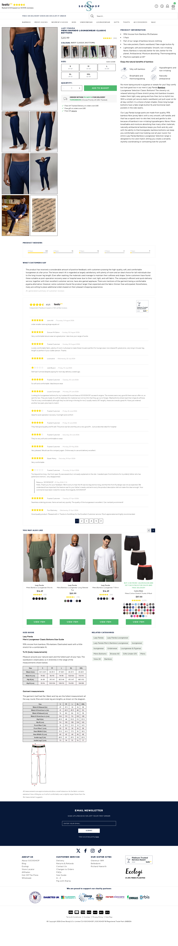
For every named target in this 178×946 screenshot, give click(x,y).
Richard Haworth (99, 866)
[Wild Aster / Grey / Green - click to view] (153, 610)
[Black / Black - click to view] (127, 604)
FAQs (58, 872)
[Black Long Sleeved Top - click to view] (80, 601)
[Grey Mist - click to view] (127, 613)
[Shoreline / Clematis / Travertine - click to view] (136, 607)
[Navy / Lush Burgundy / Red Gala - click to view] (124, 610)
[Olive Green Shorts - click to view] (45, 598)
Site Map (108, 917)
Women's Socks (59, 22)
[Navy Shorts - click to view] (33, 598)
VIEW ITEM (39, 622)
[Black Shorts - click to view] (36, 598)
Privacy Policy (98, 917)
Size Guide (110, 62)
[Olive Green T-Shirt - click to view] (107, 598)
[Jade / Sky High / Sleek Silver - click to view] (133, 610)
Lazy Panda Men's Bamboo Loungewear (111, 643)
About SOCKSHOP (30, 860)
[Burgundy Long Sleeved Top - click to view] (68, 601)
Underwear (86, 22)
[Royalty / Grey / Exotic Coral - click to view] (142, 610)
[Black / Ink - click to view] (144, 604)
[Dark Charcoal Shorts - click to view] (42, 598)
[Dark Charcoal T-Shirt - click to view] (98, 598)
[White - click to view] (133, 604)
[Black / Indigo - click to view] (136, 613)
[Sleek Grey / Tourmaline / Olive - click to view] (150, 604)
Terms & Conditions (73, 917)
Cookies (87, 917)
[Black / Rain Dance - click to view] (130, 604)
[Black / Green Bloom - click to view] (133, 607)
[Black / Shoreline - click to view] (147, 607)
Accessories (140, 22)
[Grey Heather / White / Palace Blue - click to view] (130, 607)
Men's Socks (41, 22)
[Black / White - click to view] (146, 616)
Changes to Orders (65, 869)
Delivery (60, 860)
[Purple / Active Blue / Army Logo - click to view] (141, 604)
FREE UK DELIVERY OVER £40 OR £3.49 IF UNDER (44, 16)
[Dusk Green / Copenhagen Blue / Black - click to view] (136, 610)
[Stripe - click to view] (150, 607)
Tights (126, 22)
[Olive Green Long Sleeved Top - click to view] (65, 601)
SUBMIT (89, 831)
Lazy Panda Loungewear (117, 638)
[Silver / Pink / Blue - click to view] (134, 616)
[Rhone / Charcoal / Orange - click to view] (139, 607)
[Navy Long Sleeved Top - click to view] (71, 601)
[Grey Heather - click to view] (138, 604)
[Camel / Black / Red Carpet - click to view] (150, 613)
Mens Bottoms (100, 654)
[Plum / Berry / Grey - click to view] (137, 616)
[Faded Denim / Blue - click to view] (139, 613)
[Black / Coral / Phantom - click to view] (127, 610)
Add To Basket (100, 88)
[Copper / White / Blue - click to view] (131, 616)
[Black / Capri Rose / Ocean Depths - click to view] (130, 613)
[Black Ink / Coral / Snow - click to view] (147, 613)
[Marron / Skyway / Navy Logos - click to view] (124, 613)
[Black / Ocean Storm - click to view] (150, 610)
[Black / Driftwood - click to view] (127, 607)
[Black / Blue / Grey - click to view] (143, 616)
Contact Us (61, 866)
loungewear (137, 643)
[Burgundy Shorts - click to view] (39, 598)
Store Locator (28, 869)
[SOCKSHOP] (89, 6)
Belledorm (96, 863)
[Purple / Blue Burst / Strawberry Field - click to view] (136, 604)
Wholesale (26, 878)
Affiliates (26, 872)
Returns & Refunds (65, 863)
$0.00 (173, 9)
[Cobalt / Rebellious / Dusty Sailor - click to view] (147, 610)
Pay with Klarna (63, 881)
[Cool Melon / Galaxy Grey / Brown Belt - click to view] (140, 616)
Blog (24, 863)
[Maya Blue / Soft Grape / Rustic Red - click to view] (144, 610)
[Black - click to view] (124, 604)
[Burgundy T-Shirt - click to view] (113, 598)
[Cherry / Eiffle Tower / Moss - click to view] (133, 613)
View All (97, 659)
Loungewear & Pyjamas (131, 648)
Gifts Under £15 (130, 654)
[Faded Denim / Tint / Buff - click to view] (124, 607)
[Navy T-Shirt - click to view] (101, 598)
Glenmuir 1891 (97, 860)
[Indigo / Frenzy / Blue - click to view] (144, 613)
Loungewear (103, 22)
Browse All (114, 654)
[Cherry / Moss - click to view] (153, 604)
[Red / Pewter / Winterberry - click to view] (142, 607)
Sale (153, 22)
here (97, 837)
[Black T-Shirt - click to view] (104, 598)
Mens (142, 654)
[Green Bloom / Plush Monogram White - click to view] (144, 607)
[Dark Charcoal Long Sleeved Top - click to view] (77, 601)
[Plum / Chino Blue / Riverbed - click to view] (153, 607)
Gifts (116, 22)
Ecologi (25, 866)
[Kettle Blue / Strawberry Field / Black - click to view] (130, 610)
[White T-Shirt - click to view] (110, 598)
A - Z (58, 878)
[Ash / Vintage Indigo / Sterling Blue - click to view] (142, 613)
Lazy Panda (98, 638)
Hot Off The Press (30, 875)
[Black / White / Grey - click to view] (147, 604)
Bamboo (26, 22)
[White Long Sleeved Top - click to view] (74, 601)
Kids (74, 22)
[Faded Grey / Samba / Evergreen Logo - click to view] (153, 613)
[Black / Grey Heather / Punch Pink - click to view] (139, 610)
